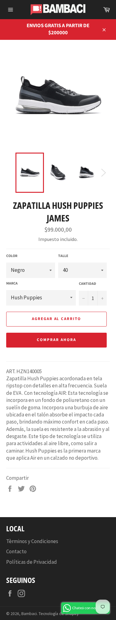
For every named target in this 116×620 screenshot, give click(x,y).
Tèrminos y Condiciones (32, 541)
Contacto (16, 551)
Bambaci (29, 613)
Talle (63, 256)
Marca (12, 283)
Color (11, 256)
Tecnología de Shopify (59, 613)
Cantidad (87, 283)
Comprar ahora (56, 340)
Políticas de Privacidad (31, 562)
